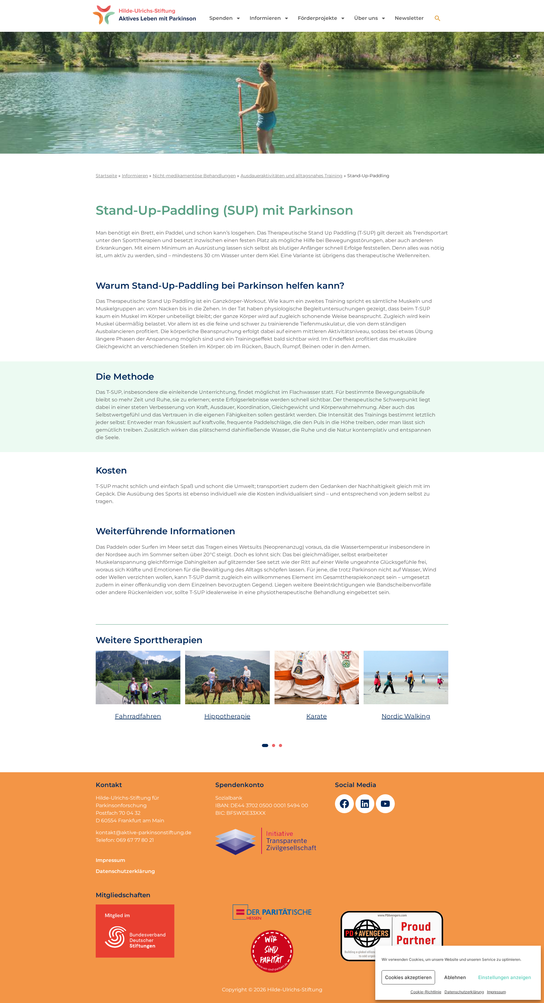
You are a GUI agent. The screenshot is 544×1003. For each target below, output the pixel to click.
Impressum (496, 991)
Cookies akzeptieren (408, 977)
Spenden (221, 18)
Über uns (366, 18)
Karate (316, 712)
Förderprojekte (317, 18)
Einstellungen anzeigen (504, 977)
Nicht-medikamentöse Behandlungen (194, 175)
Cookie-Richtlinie (426, 991)
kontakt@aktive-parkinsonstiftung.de (143, 824)
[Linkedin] (364, 794)
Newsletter (409, 18)
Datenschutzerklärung (464, 991)
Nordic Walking (406, 712)
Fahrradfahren (138, 712)
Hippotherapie (227, 712)
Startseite (106, 175)
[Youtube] (385, 794)
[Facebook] (344, 794)
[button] (437, 18)
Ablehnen (455, 977)
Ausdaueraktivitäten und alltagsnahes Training (292, 175)
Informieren (265, 18)
